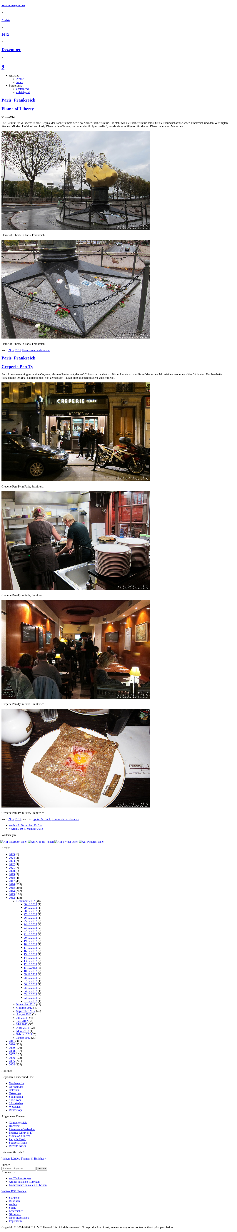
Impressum (15, 1221)
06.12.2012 (30, 984)
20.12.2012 (30, 937)
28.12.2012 (30, 911)
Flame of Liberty (17, 108)
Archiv (5, 20)
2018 (12, 877)
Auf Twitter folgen (20, 1178)
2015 (12, 887)
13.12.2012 (30, 961)
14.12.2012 (30, 957)
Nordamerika (16, 1083)
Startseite (14, 1197)
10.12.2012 (30, 971)
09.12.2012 (30, 974)
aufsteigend (23, 92)
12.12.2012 (30, 964)
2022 (12, 864)
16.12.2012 (30, 951)
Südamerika (16, 1096)
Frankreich (24, 100)
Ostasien (14, 1090)
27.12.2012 (30, 914)
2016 (12, 884)
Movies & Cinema (19, 1136)
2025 (12, 854)
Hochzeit (14, 1125)
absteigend (22, 88)
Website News (17, 1146)
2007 (12, 1054)
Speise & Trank (42, 819)
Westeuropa (16, 1110)
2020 (12, 871)
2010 (12, 1044)
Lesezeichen (16, 1211)
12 (12, 350)
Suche (12, 1207)
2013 (12, 894)
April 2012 (22, 1027)
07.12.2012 (30, 981)
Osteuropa (15, 1093)
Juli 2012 (21, 1017)
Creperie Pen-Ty (17, 366)
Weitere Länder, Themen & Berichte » (23, 1158)
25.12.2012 (30, 921)
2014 (12, 891)
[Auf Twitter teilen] (66, 841)
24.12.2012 (30, 924)
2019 (12, 874)
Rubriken (14, 1201)
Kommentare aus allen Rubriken (28, 1185)
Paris (6, 100)
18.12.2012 (30, 944)
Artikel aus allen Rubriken (24, 1181)
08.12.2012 (30, 977)
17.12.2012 (30, 947)
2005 (12, 1061)
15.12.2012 (30, 954)
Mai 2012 (22, 1024)
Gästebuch (15, 1214)
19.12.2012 (30, 941)
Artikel (20, 78)
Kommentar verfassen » (36, 350)
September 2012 (25, 1011)
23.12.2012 (30, 927)
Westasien (15, 1106)
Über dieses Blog (19, 1217)
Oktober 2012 (24, 1007)
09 (9, 350)
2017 (12, 881)
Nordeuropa (16, 1086)
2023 (12, 861)
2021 (12, 867)
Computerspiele (18, 1122)
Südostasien (16, 1103)
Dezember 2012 (25, 901)
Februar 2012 (24, 1034)
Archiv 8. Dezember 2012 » (25, 825)
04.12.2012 (30, 991)
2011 (12, 1041)
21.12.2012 (30, 934)
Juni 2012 (22, 1021)
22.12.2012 (30, 931)
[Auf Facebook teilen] (13, 841)
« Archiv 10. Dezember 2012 (26, 828)
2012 (5, 35)
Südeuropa (15, 1100)
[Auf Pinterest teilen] (91, 841)
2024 (12, 857)
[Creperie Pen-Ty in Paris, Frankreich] (75, 480)
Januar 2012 (23, 1037)
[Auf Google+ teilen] (41, 841)
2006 (12, 1057)
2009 (12, 1047)
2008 (12, 1051)
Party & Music (17, 1139)
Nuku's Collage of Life (13, 5)
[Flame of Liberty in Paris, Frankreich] (75, 228)
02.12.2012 (30, 997)
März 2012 (22, 1031)
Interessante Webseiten (22, 1129)
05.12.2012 (30, 987)
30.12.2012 (30, 904)
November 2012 (25, 1004)
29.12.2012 (30, 907)
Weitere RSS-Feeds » (13, 1191)
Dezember (11, 49)
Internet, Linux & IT (21, 1132)
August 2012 (23, 1014)
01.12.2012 (30, 1001)
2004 (12, 1064)
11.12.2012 (30, 967)
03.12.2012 (30, 994)
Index (19, 82)
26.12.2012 (30, 917)
